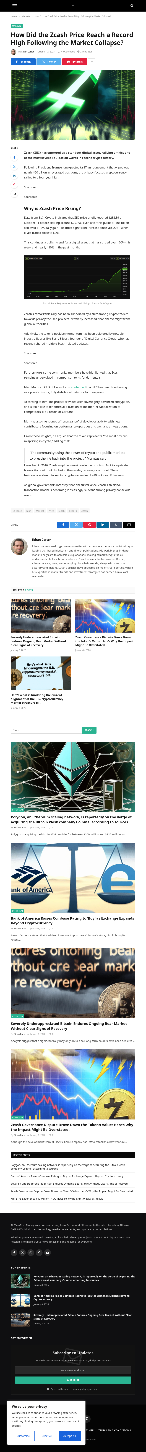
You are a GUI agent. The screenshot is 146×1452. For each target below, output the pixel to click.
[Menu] (14, 6)
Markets (16, 25)
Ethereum (17, 809)
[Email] (14, 193)
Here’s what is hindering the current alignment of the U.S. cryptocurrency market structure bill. (37, 699)
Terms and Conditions (114, 1430)
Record (73, 510)
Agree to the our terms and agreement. (74, 1389)
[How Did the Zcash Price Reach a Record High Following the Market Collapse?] (73, 105)
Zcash (84, 510)
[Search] (132, 6)
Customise (23, 1436)
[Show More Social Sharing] (91, 61)
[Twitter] (14, 166)
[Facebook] (14, 157)
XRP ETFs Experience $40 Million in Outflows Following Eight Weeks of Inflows (57, 1198)
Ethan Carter (27, 51)
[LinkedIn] (14, 175)
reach (61, 510)
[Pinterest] (14, 184)
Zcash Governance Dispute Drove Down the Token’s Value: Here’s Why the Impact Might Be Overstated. (104, 641)
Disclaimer (86, 1430)
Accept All (69, 1436)
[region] (46, 1423)
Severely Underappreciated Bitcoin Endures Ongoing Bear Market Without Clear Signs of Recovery (38, 641)
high (29, 510)
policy (83, 1389)
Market (40, 510)
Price (51, 510)
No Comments (68, 51)
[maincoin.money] (73, 6)
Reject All (47, 1436)
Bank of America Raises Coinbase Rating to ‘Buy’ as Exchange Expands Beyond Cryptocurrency (72, 920)
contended (78, 387)
